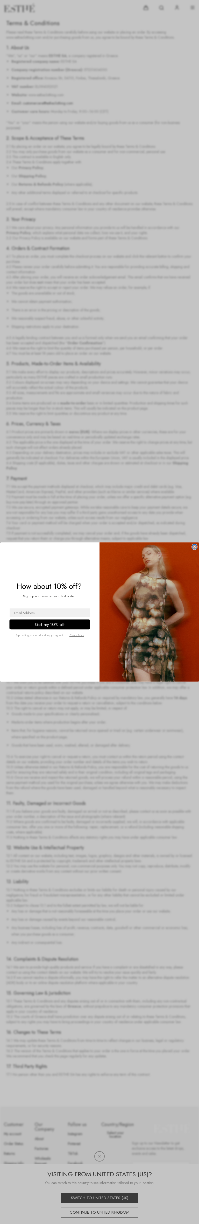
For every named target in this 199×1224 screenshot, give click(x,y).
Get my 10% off (50, 624)
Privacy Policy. (76, 635)
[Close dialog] (194, 546)
